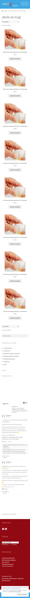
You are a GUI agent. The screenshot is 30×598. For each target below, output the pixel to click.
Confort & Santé (8, 348)
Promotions (7, 361)
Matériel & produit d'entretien (11, 356)
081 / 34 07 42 (5, 562)
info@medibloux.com (8, 564)
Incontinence (7, 350)
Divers (5, 364)
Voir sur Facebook (5, 456)
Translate (14, 544)
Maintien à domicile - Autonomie (12, 353)
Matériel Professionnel (9, 359)
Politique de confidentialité (9, 578)
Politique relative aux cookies (15, 591)
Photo (6, 489)
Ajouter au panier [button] (15, 58)
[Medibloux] (6, 404)
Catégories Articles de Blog (9, 514)
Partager (5, 457)
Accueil (5, 11)
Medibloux (8, 415)
